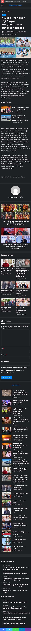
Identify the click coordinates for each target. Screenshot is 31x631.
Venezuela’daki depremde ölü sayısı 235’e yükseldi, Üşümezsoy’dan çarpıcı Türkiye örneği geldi (22, 272)
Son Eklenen (15, 385)
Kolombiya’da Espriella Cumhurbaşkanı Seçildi (21, 310)
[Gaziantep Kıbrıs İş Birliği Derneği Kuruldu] (23, 285)
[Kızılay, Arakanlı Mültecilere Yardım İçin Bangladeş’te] (6, 109)
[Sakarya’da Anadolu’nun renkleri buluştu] (6, 403)
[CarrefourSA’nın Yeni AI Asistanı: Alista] (6, 511)
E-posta (4, 355)
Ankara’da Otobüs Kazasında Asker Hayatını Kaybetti (21, 532)
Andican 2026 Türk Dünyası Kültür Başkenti (20, 524)
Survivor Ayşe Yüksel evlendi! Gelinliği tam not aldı (20, 453)
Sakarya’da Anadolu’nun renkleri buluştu (20, 401)
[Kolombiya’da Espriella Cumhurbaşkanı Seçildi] (23, 302)
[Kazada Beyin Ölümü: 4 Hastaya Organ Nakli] (8, 263)
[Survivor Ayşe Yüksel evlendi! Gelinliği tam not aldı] (6, 454)
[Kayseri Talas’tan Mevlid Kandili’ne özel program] (6, 430)
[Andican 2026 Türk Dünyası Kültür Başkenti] (6, 526)
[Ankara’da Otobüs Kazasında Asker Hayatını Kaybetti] (6, 533)
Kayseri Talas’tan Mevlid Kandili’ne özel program (20, 429)
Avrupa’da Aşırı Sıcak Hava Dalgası (19, 540)
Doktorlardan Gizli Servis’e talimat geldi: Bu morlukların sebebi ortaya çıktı (21, 420)
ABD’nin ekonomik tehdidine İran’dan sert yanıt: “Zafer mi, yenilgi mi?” (20, 393)
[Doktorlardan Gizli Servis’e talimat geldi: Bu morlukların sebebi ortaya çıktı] (6, 420)
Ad (2, 348)
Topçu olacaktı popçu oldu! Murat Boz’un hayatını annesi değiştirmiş (20, 410)
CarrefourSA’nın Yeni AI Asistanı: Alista (20, 509)
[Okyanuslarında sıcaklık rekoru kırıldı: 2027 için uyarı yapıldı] (6, 438)
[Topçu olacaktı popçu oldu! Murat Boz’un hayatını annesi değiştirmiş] (6, 410)
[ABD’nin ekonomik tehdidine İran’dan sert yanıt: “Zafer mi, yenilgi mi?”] (6, 393)
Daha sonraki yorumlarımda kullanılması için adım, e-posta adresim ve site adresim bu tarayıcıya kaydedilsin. (14, 370)
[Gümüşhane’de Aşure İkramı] (8, 302)
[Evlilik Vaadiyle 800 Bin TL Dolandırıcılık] (8, 285)
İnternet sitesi (5, 361)
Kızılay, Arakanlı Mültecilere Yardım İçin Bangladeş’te (20, 445)
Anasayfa (5, 11)
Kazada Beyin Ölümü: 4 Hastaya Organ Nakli (8, 270)
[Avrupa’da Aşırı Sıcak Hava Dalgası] (6, 541)
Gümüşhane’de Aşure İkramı (6, 308)
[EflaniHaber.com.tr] (15, 5)
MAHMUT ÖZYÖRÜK (9, 31)
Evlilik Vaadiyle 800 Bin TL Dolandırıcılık (7, 291)
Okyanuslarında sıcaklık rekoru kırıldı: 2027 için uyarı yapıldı (20, 437)
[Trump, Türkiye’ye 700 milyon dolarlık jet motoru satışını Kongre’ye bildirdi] (6, 118)
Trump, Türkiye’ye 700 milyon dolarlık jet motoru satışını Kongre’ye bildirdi (20, 118)
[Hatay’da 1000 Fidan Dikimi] (6, 549)
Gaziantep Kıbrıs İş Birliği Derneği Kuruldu (22, 292)
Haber (10, 11)
